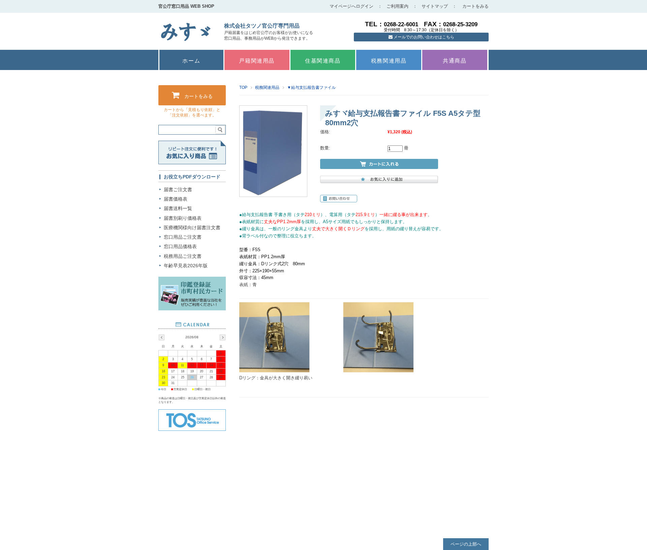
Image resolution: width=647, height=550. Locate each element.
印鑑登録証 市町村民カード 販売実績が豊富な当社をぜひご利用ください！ (192, 293)
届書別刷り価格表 (183, 218)
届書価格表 (175, 199)
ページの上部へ (466, 544)
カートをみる (475, 6)
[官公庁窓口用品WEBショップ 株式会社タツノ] (186, 39)
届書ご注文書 (178, 189)
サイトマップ (435, 6)
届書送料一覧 (178, 208)
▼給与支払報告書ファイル (311, 87)
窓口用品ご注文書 (183, 237)
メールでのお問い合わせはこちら (423, 37)
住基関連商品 (323, 61)
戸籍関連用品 (257, 61)
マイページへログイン (351, 6)
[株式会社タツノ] (192, 429)
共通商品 (454, 61)
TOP (243, 87)
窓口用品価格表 (180, 246)
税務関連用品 (389, 61)
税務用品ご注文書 (183, 256)
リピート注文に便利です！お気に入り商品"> (192, 152)
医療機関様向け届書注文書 (192, 227)
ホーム (191, 61)
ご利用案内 (397, 6)
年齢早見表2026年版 (186, 265)
